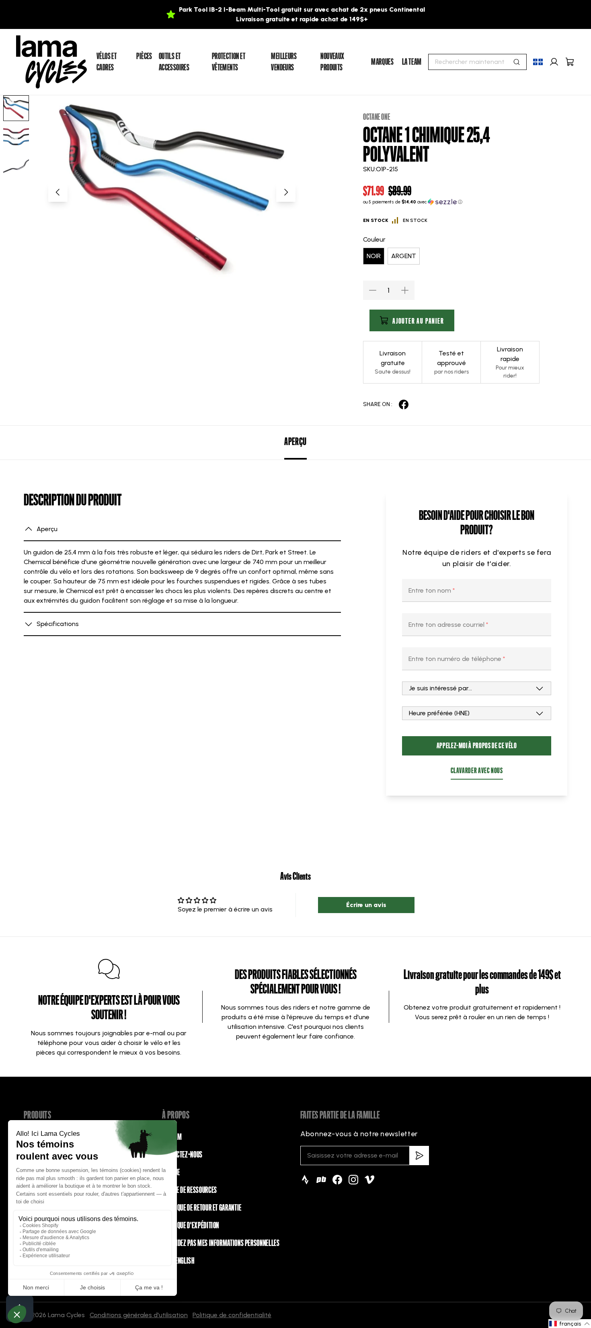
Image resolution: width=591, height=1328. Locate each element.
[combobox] (477, 62)
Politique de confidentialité (232, 1315)
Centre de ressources (189, 1190)
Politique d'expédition (190, 1225)
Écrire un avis (366, 905)
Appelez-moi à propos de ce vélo (477, 745)
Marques (382, 62)
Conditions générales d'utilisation (139, 1315)
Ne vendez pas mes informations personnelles (221, 1243)
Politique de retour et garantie (202, 1208)
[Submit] (516, 62)
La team (412, 62)
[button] (451, 202)
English (184, 1261)
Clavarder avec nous (477, 770)
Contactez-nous (182, 1155)
